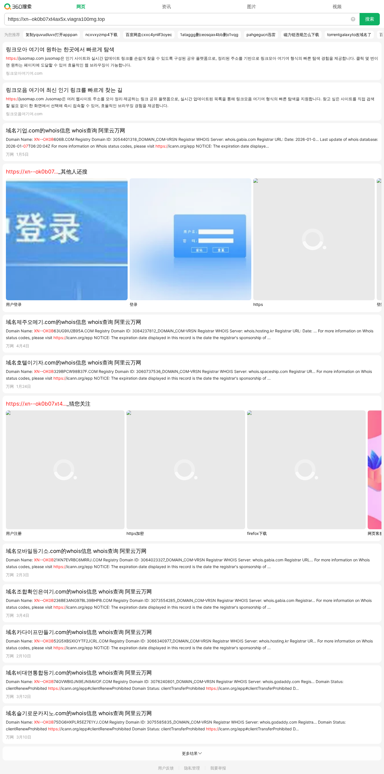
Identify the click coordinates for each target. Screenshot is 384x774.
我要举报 (218, 768)
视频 (337, 6)
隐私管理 (192, 768)
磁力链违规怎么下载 (301, 34)
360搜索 (19, 6)
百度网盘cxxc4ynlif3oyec (149, 34)
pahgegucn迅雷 (261, 34)
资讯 (166, 6)
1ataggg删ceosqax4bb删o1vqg (209, 34)
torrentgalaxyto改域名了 (349, 34)
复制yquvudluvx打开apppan (51, 34)
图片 (251, 6)
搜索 (369, 19)
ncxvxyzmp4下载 (101, 34)
